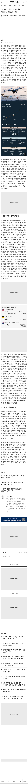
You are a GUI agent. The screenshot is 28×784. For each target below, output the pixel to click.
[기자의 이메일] (7, 512)
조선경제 (25, 781)
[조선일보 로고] (14, 2)
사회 (20, 781)
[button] (2, 2)
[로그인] (26, 2)
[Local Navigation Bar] (2, 2)
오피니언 (3, 781)
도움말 (20, 553)
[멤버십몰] (14, 519)
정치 (8, 781)
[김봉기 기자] (3, 497)
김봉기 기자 (3, 40)
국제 (14, 781)
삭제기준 (25, 553)
